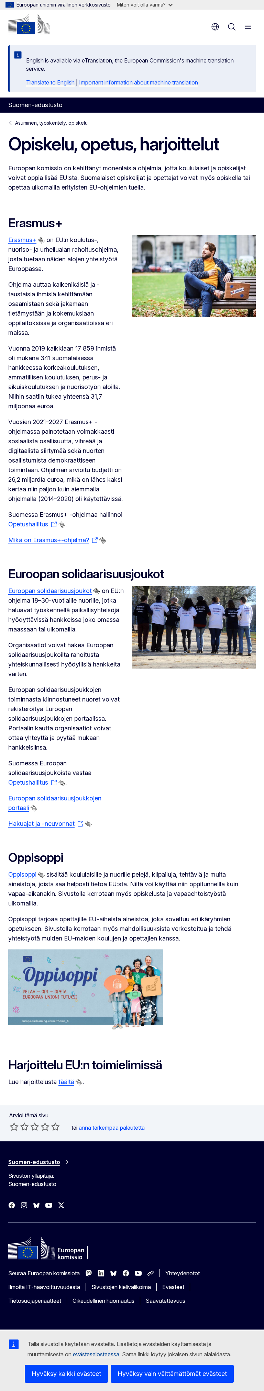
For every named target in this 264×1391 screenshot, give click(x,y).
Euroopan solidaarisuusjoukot (50, 590)
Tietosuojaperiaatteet (34, 1300)
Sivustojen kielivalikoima (121, 1287)
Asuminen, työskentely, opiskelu (51, 123)
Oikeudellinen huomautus (103, 1300)
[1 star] (14, 1126)
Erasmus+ (22, 239)
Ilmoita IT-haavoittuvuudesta (44, 1287)
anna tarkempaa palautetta (112, 1127)
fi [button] (215, 26)
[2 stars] (19, 1126)
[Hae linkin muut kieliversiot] (41, 240)
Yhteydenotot (182, 1273)
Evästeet (173, 1287)
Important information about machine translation (138, 82)
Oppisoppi (22, 874)
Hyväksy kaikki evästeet (66, 1373)
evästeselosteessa (96, 1354)
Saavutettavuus (165, 1300)
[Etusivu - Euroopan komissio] (29, 24)
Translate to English (50, 82)
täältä (66, 1081)
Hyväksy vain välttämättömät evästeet (172, 1373)
